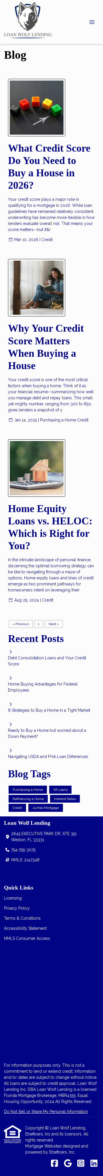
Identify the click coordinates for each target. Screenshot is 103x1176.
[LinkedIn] (94, 1163)
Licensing (13, 898)
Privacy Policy (17, 908)
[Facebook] (54, 1163)
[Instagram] (81, 1163)
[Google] (68, 1163)
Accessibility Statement (25, 928)
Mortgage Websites (44, 1146)
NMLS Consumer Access (27, 938)
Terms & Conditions (22, 918)
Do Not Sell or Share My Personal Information (46, 1111)
